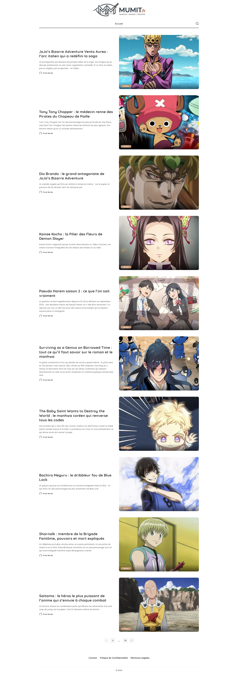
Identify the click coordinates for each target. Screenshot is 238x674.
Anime (126, 86)
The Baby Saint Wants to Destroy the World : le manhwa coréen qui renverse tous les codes (73, 415)
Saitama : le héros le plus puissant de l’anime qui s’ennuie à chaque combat (72, 598)
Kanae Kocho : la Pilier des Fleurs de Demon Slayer (70, 236)
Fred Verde (48, 73)
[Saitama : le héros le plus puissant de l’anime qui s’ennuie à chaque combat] (159, 605)
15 (125, 640)
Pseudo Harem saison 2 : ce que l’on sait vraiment (74, 293)
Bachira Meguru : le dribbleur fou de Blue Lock (75, 477)
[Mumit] (119, 10)
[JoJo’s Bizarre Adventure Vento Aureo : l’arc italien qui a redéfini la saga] (159, 62)
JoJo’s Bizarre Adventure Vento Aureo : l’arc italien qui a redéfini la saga (73, 53)
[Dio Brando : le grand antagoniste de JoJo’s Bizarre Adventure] (159, 183)
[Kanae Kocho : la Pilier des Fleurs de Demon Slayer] (159, 243)
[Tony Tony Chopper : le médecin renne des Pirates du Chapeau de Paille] (159, 122)
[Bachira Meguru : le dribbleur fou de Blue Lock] (159, 484)
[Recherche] (197, 23)
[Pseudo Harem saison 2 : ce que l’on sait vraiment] (159, 303)
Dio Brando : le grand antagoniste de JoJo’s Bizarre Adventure (71, 176)
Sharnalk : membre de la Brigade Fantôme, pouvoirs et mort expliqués (71, 536)
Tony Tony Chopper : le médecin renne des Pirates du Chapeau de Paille (76, 114)
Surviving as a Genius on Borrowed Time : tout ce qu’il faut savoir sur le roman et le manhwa (76, 352)
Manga (126, 207)
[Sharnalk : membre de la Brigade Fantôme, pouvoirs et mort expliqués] (159, 544)
